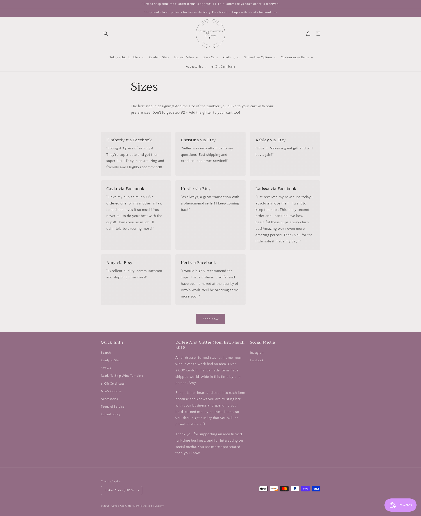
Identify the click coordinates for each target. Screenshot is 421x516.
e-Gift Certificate (113, 383)
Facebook (257, 360)
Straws (106, 368)
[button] (106, 33)
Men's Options (111, 391)
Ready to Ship (111, 360)
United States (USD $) (119, 490)
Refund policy (111, 414)
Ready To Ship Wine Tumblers (122, 376)
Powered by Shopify (152, 506)
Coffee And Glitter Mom (125, 506)
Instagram (257, 353)
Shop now (211, 319)
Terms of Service (113, 406)
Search (106, 353)
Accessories (109, 399)
